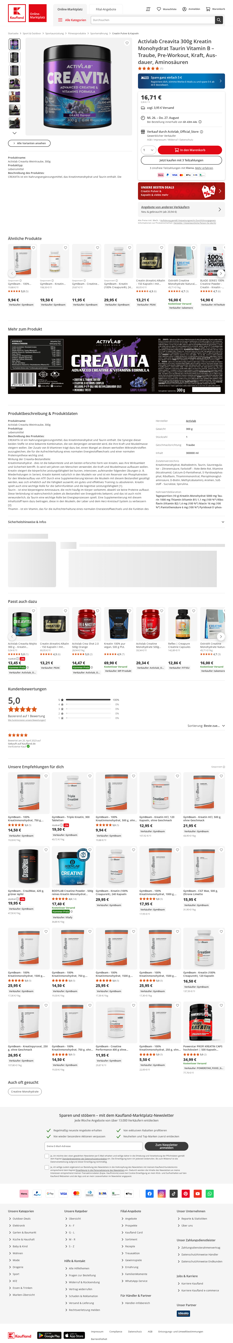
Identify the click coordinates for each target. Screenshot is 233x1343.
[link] (106, 9)
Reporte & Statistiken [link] (194, 1218)
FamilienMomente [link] (136, 1274)
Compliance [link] (115, 1331)
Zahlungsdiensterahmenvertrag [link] (200, 1247)
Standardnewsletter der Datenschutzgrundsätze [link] (84, 1158)
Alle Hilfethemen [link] (79, 1268)
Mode (16, 1260)
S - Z (71, 1246)
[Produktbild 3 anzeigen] (14, 70)
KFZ (15, 1281)
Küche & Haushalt (24, 1239)
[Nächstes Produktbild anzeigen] (14, 133)
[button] (88, 700)
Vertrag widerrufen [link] (80, 1289)
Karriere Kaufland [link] (192, 1283)
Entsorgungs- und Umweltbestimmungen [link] (180, 1331)
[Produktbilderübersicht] (14, 86)
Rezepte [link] (130, 1246)
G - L (71, 1232)
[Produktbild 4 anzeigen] (14, 84)
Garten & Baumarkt (24, 1232)
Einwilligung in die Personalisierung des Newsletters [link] (100, 1170)
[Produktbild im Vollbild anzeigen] (78, 86)
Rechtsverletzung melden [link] (84, 1310)
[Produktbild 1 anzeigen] (14, 44)
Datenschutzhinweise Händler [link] (199, 1254)
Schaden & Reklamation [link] (83, 1296)
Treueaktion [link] (132, 1253)
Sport (16, 1274)
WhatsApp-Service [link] (136, 1281)
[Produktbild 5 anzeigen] (14, 97)
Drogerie (18, 1267)
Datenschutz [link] (135, 1331)
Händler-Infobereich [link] (137, 1303)
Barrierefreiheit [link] (99, 1339)
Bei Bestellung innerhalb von (174, 122)
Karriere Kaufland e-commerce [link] (200, 1290)
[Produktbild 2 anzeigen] (14, 57)
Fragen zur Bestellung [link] (82, 1275)
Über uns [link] (187, 1225)
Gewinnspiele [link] (133, 1260)
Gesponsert (13, 280)
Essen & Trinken (22, 1288)
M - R (72, 1239)
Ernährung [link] (131, 1267)
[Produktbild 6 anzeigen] (14, 110)
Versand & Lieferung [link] (81, 1303)
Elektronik (19, 1225)
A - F (71, 1225)
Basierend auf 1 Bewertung (26, 716)
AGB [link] (150, 1331)
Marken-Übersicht (24, 1295)
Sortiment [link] (131, 1239)
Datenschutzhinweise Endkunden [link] (201, 1261)
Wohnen (18, 1253)
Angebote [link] (131, 1218)
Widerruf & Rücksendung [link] (84, 1282)
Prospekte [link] (131, 1225)
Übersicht (75, 1218)
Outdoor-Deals (22, 1218)
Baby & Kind (20, 1246)
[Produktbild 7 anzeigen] (14, 123)
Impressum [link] (97, 1331)
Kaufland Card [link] (134, 1232)
